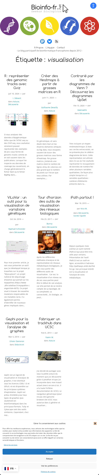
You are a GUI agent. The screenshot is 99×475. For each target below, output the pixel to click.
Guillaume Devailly (49, 107)
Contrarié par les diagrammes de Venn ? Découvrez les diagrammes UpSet (82, 88)
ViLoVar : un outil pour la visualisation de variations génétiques (16, 205)
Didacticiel (19, 344)
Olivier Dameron (17, 341)
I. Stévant (17, 98)
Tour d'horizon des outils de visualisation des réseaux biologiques (49, 205)
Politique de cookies (48, 472)
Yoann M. (49, 337)
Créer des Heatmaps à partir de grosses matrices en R (49, 84)
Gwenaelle (82, 110)
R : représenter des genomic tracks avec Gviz (17, 82)
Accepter (49, 452)
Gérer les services (10, 445)
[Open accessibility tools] (93, 6)
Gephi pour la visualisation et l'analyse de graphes (17, 325)
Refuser (49, 459)
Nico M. (84, 208)
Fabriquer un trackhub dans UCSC (49, 323)
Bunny (49, 223)
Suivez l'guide (79, 215)
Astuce (16, 101)
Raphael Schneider (17, 229)
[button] (95, 423)
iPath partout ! (82, 198)
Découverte (13, 104)
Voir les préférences (49, 466)
